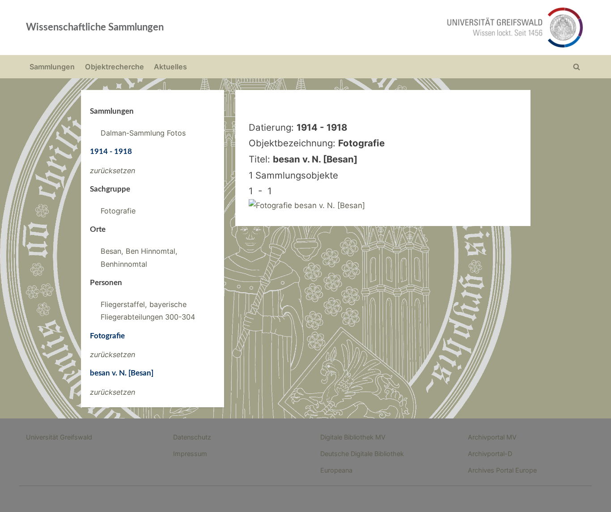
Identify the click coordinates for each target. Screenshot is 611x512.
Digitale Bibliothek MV (353, 437)
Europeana (336, 470)
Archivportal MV (492, 437)
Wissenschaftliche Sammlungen (95, 27)
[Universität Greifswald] (424, 27)
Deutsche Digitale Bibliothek (362, 453)
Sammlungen (52, 66)
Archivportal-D (490, 453)
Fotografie (118, 210)
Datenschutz (192, 437)
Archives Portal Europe (502, 470)
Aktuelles (170, 66)
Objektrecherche (114, 66)
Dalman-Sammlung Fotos (143, 132)
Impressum (190, 453)
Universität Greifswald (59, 437)
